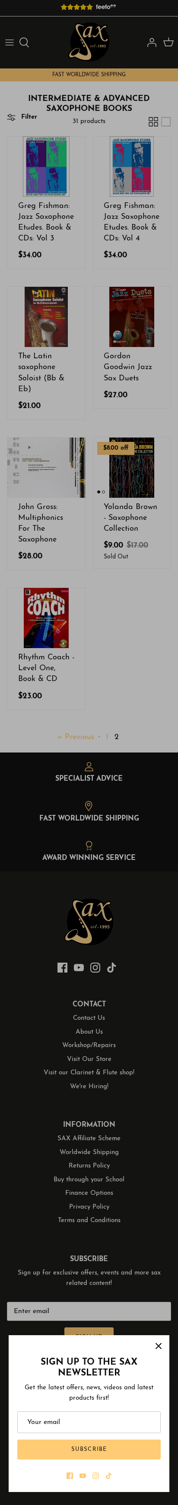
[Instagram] (95, 1476)
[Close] (158, 1346)
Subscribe (88, 1449)
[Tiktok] (108, 1476)
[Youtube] (82, 1476)
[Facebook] (70, 1476)
